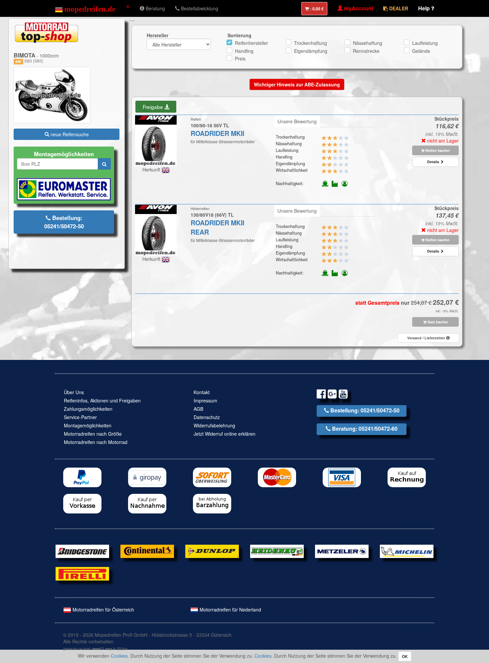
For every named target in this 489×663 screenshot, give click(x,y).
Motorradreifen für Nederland (229, 609)
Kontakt (202, 392)
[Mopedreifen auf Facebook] (321, 395)
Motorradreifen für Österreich (102, 609)
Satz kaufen (437, 321)
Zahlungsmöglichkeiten (88, 408)
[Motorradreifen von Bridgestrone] (82, 550)
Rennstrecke (366, 51)
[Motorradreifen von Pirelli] (82, 573)
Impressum (205, 400)
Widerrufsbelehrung (214, 425)
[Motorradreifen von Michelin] (406, 550)
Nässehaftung (367, 43)
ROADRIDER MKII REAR (217, 227)
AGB (198, 408)
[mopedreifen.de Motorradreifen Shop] (92, 8)
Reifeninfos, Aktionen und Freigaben (102, 400)
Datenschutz (207, 417)
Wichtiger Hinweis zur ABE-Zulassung (297, 84)
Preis (240, 58)
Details (433, 161)
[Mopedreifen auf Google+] (332, 395)
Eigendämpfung (310, 51)
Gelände (421, 51)
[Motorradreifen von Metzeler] (342, 550)
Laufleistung (425, 43)
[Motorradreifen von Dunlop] (212, 550)
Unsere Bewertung (297, 121)
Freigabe (153, 106)
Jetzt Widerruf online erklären (224, 433)
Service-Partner (80, 417)
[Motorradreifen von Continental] (147, 550)
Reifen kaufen (437, 150)
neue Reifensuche (69, 134)
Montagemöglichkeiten (87, 425)
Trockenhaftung (310, 43)
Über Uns (74, 392)
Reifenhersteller (251, 43)
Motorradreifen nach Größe (93, 433)
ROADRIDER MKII (217, 133)
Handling (244, 51)
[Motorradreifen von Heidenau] (277, 550)
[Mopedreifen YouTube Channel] (343, 395)
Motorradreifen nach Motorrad (95, 442)
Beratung (154, 8)
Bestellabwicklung (199, 8)
